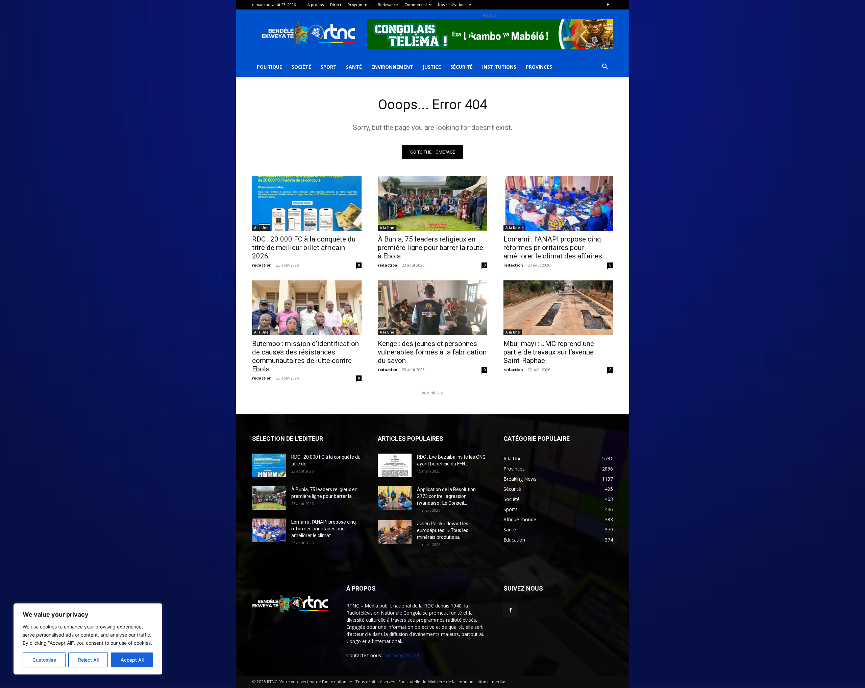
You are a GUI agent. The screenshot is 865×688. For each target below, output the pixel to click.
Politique (269, 67)
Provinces (539, 67)
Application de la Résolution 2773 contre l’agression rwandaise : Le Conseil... (446, 496)
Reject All (88, 660)
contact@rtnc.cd (401, 655)
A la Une (261, 227)
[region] (88, 638)
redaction (262, 265)
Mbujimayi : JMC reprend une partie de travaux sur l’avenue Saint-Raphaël (548, 352)
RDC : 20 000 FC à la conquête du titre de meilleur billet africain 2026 (303, 247)
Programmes (359, 4)
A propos (315, 4)
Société (301, 67)
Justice (432, 67)
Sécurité (461, 67)
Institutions (499, 67)
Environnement (392, 67)
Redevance (388, 4)
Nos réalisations (452, 4)
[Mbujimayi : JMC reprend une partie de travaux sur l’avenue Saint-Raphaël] (558, 307)
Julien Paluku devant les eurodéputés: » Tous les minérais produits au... (442, 530)
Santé (354, 67)
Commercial (415, 4)
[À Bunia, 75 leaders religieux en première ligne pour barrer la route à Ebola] (432, 203)
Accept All (132, 660)
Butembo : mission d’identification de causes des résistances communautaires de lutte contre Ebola (305, 356)
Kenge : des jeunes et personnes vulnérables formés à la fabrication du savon (432, 352)
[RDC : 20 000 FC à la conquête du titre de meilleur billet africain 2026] (307, 203)
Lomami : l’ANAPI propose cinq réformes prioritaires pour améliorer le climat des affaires (552, 247)
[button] (605, 67)
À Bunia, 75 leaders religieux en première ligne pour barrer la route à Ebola (430, 247)
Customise (44, 660)
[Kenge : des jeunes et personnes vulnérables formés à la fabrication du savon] (432, 307)
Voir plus (430, 393)
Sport (329, 67)
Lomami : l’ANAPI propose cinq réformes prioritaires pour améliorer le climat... (323, 528)
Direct (335, 4)
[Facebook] (608, 4)
